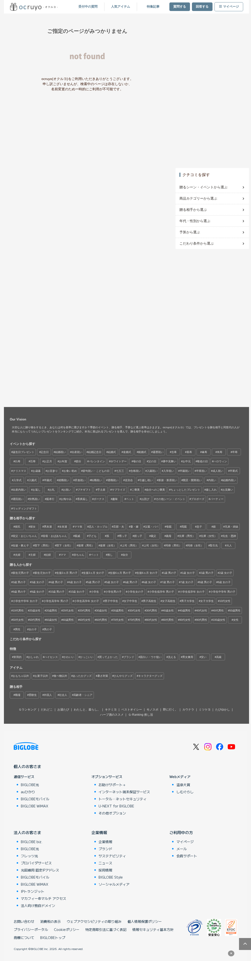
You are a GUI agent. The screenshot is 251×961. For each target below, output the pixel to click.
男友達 (48, 526)
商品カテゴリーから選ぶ (198, 198)
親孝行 (50, 498)
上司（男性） (130, 545)
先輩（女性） (209, 535)
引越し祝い (146, 480)
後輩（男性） (86, 545)
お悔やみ (66, 498)
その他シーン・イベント (170, 498)
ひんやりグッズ (123, 675)
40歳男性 (184, 610)
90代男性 (201, 619)
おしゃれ (33, 657)
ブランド (129, 657)
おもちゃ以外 (21, 675)
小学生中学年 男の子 (222, 591)
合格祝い (135, 470)
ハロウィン (220, 461)
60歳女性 (51, 619)
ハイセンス (51, 657)
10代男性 (18, 610)
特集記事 (153, 6)
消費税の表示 (50, 921)
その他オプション (112, 813)
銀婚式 (142, 452)
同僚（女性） (195, 545)
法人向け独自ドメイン (38, 905)
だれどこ (47, 709)
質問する (179, 6)
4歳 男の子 (56, 582)
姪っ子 (138, 535)
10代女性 (224, 600)
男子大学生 (188, 600)
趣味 (115, 498)
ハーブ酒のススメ (112, 714)
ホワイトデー (119, 461)
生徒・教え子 (21, 545)
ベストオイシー (131, 709)
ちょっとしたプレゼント (185, 489)
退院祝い (18, 498)
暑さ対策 (102, 675)
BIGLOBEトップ (52, 937)
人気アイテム (120, 6)
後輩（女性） (108, 545)
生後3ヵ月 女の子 (93, 572)
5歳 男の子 (93, 582)
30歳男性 (118, 610)
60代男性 (101, 619)
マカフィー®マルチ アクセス (43, 898)
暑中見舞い (169, 461)
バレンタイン (97, 461)
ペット (130, 498)
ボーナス (99, 498)
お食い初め (70, 470)
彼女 (33, 526)
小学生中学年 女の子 (25, 600)
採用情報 (105, 870)
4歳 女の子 (75, 582)
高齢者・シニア (83, 694)
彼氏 (17, 526)
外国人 (48, 694)
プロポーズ (197, 498)
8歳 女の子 (224, 582)
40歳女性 (168, 610)
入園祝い (152, 470)
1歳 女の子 (188, 572)
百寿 (33, 461)
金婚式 (127, 452)
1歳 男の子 (169, 572)
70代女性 (118, 619)
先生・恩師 (229, 535)
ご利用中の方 (181, 832)
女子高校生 (169, 600)
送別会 (129, 480)
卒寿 (235, 452)
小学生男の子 (113, 591)
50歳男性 (234, 610)
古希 (174, 452)
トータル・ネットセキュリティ (123, 798)
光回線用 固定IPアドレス (40, 870)
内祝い (212, 480)
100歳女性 (219, 619)
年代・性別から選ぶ (194, 221)
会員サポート (186, 855)
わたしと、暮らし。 (87, 709)
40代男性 (218, 610)
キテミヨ (111, 709)
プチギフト (84, 489)
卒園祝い (185, 470)
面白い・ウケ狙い (151, 657)
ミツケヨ (205, 709)
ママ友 (78, 526)
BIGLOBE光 (30, 784)
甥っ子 (123, 535)
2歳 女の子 (225, 572)
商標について (24, 937)
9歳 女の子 (37, 591)
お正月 (48, 461)
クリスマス (19, 470)
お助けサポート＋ (112, 784)
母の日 (137, 461)
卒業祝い (201, 470)
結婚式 (112, 452)
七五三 (120, 470)
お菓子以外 (41, 675)
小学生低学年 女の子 (192, 591)
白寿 (17, 461)
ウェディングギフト (25, 508)
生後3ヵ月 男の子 (66, 572)
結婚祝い (60, 452)
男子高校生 (149, 600)
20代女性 (68, 610)
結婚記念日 (94, 452)
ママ (63, 554)
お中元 (187, 461)
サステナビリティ (112, 855)
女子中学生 (130, 600)
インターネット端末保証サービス (124, 791)
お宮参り (52, 470)
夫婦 (17, 554)
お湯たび (63, 709)
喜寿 (189, 452)
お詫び (145, 498)
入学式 (17, 480)
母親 (169, 526)
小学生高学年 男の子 (55, 600)
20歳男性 (51, 610)
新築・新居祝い (167, 480)
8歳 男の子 (205, 582)
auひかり (28, 791)
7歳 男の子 (168, 582)
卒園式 (48, 480)
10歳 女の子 (77, 591)
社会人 (63, 694)
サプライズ (118, 489)
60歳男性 (68, 619)
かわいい (68, 657)
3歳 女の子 (37, 582)
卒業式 (234, 470)
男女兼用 (187, 657)
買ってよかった (108, 657)
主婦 (33, 554)
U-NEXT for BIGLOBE (116, 805)
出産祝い (77, 452)
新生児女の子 (43, 572)
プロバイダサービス (36, 862)
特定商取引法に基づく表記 (105, 929)
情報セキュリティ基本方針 (153, 929)
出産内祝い (19, 489)
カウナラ (188, 709)
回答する (202, 6)
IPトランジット (32, 891)
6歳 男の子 (131, 582)
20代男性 (84, 610)
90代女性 (184, 619)
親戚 (77, 535)
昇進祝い (80, 480)
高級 (219, 657)
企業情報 (99, 832)
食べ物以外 (60, 675)
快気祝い (34, 498)
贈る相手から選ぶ (193, 210)
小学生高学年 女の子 (86, 600)
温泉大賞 (183, 784)
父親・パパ (151, 526)
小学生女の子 (135, 591)
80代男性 (168, 619)
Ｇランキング (27, 709)
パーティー (217, 498)
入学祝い (168, 470)
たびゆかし (222, 709)
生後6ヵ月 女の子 (147, 572)
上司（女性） (152, 545)
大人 (229, 545)
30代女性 (134, 610)
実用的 (17, 657)
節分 (78, 461)
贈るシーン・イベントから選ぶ (203, 187)
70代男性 (134, 619)
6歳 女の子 (149, 582)
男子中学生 (111, 600)
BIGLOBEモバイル (35, 798)
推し (110, 554)
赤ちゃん (79, 554)
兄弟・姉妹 (231, 526)
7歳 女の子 (186, 582)
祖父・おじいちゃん (25, 535)
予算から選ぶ (189, 232)
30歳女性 (101, 610)
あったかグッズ (82, 675)
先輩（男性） (187, 535)
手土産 (101, 489)
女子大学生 (207, 600)
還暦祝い (158, 452)
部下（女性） (64, 545)
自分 (125, 554)
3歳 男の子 (19, 582)
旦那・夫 (118, 526)
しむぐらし (185, 791)
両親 (184, 526)
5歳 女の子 (112, 582)
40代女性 (201, 610)
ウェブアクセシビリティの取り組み (94, 921)
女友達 (63, 526)
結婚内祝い (229, 480)
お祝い (67, 489)
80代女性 (151, 619)
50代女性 (18, 619)
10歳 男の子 (57, 591)
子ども (92, 535)
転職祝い (96, 480)
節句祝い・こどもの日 (96, 470)
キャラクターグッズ (150, 675)
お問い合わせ (24, 921)
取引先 (214, 545)
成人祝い (218, 470)
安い (203, 657)
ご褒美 (136, 489)
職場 (17, 694)
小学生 (95, 591)
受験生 (33, 694)
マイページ (231, 6)
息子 (199, 526)
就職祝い (63, 480)
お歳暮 (37, 470)
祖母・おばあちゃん (55, 535)
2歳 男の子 (207, 572)
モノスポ (152, 709)
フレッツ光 (29, 855)
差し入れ (211, 489)
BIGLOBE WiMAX (34, 805)
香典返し (82, 498)
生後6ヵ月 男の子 (120, 572)
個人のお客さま (27, 766)
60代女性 (84, 619)
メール (181, 848)
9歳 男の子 (19, 591)
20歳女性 (34, 610)
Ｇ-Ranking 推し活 (140, 714)
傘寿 (204, 452)
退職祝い (113, 480)
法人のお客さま (27, 832)
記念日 (45, 452)
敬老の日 (202, 461)
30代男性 (151, 610)
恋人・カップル (98, 526)
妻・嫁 (134, 526)
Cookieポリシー (66, 929)
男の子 (48, 629)
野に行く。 (170, 709)
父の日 (152, 461)
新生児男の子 (21, 572)
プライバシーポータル (31, 929)
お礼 (52, 489)
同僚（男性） (173, 545)
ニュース (105, 862)
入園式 (33, 480)
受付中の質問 (88, 6)
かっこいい (86, 657)
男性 (17, 629)
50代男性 (34, 619)
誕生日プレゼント (23, 452)
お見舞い (227, 489)
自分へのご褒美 (155, 489)
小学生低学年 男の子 (161, 591)
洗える (172, 657)
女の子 (33, 629)
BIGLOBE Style (111, 877)
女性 (235, 619)
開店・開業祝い (192, 480)
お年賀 (63, 461)
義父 (153, 535)
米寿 (219, 452)
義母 (168, 535)
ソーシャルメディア (114, 884)
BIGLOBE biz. (31, 841)
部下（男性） (43, 545)
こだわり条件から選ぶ (196, 243)
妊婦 (48, 554)
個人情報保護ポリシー (144, 921)
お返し (37, 489)
